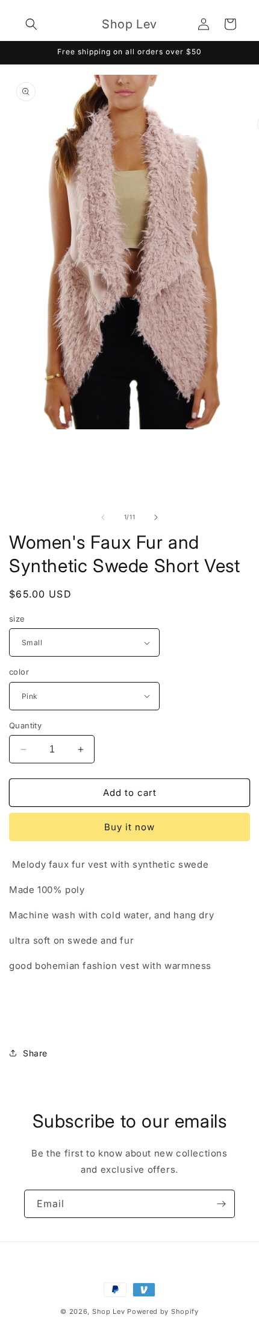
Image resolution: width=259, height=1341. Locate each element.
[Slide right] (156, 517)
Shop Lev (108, 1311)
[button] (31, 24)
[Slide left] (103, 517)
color (19, 672)
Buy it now (129, 827)
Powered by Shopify (163, 1311)
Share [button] (35, 1053)
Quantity (25, 725)
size (17, 618)
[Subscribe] (221, 1204)
